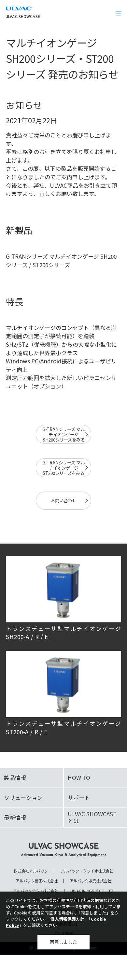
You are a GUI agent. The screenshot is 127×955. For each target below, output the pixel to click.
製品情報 (15, 777)
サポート (79, 797)
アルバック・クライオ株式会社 (86, 871)
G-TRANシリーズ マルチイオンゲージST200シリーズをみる (63, 467)
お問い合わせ (63, 500)
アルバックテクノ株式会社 (35, 891)
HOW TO (79, 777)
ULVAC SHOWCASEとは (92, 817)
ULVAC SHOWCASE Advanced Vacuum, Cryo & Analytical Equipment (63, 849)
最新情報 (15, 817)
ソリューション (23, 797)
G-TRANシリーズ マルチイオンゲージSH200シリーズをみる (63, 434)
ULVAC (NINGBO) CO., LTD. (92, 891)
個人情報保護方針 (67, 919)
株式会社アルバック (31, 871)
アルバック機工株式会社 (36, 881)
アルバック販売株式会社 (90, 881)
